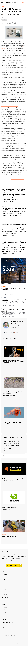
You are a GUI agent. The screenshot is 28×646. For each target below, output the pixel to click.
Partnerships (5, 576)
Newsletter (4, 594)
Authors (4, 612)
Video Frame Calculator (8, 622)
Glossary (4, 599)
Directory (4, 589)
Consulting (4, 574)
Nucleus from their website (17, 179)
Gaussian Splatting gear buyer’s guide (13, 449)
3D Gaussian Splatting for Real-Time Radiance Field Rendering (13, 289)
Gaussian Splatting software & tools (12, 446)
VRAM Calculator (6, 620)
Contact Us (4, 607)
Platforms (3, 6)
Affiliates (4, 579)
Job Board (4, 582)
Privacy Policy (5, 630)
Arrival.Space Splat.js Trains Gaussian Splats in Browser (13, 310)
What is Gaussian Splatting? (12, 441)
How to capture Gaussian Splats (12, 443)
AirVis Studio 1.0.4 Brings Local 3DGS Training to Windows (13, 299)
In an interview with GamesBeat (9, 106)
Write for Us (5, 597)
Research (4, 592)
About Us (4, 609)
